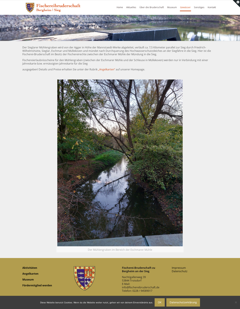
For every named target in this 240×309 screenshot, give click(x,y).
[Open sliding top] (236, 3)
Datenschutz (179, 271)
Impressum (179, 268)
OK (159, 302)
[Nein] (236, 302)
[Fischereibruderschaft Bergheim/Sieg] (54, 7)
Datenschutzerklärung (183, 302)
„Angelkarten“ (106, 69)
